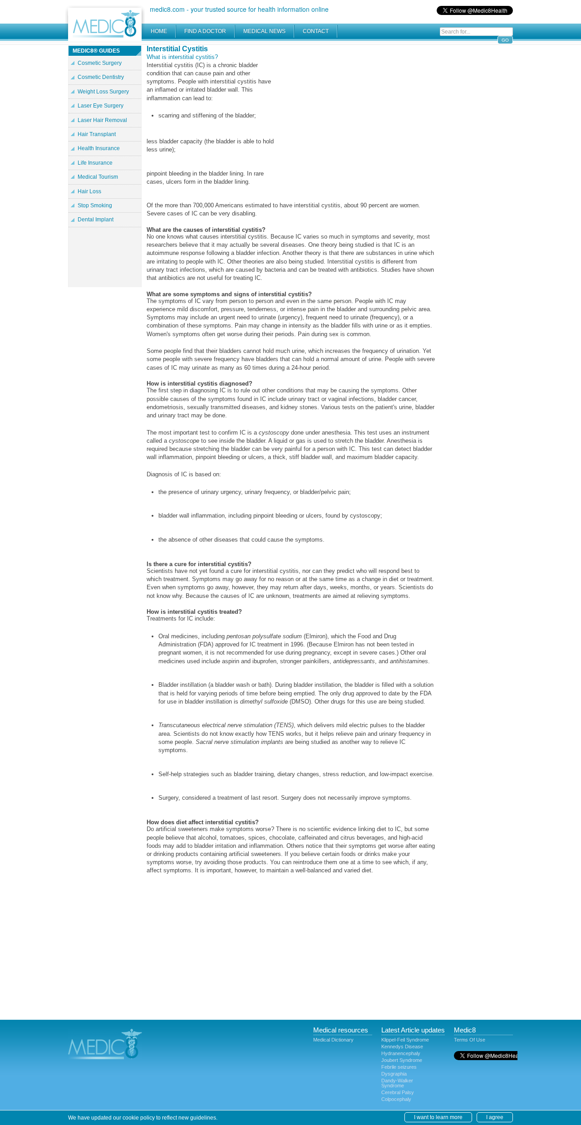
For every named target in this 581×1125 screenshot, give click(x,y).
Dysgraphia (394, 1073)
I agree (494, 1117)
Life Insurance (95, 163)
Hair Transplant (97, 134)
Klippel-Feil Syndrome (405, 1039)
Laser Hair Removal (102, 120)
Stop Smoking (95, 205)
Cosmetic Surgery (100, 63)
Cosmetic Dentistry (101, 77)
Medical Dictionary (333, 1039)
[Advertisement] (358, 108)
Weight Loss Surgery (103, 91)
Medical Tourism (98, 177)
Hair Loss (89, 191)
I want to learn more (438, 1117)
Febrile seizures (399, 1067)
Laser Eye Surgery (100, 106)
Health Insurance (99, 148)
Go (505, 40)
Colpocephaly (396, 1099)
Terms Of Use (469, 1039)
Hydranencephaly (400, 1053)
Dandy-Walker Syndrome (397, 1083)
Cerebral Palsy (397, 1092)
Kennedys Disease (402, 1046)
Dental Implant (95, 219)
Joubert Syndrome (401, 1060)
